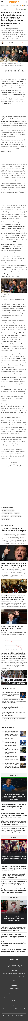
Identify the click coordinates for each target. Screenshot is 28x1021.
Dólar (18, 5)
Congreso (17, 513)
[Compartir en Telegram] (18, 70)
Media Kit (14, 1000)
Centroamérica (13, 976)
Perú (8, 976)
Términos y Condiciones (8, 1008)
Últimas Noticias (21, 976)
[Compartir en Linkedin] (15, 70)
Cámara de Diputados (7, 513)
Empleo (17, 988)
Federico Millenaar (11, 42)
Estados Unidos (21, 973)
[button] (2, 2)
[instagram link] (12, 966)
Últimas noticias (5, 519)
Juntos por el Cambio (16, 516)
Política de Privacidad (20, 1008)
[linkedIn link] (22, 966)
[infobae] (14, 2)
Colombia (10, 973)
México (4, 976)
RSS (14, 980)
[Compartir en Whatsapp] (5, 70)
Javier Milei (14, 5)
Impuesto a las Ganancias (8, 510)
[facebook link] (6, 966)
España (15, 973)
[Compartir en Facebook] (8, 70)
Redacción (11, 988)
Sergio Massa (5, 516)
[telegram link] (19, 966)
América (5, 973)
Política (3, 9)
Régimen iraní (8, 5)
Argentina (5, 997)
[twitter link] (9, 966)
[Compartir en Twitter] (11, 70)
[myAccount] (25, 2)
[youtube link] (15, 966)
